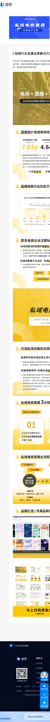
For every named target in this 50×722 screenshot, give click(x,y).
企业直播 (39, 663)
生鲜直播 (39, 668)
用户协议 (27, 686)
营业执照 (19, 691)
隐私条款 (19, 686)
